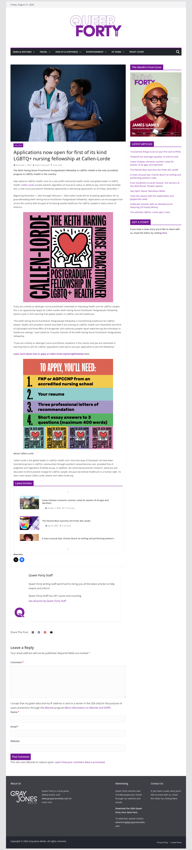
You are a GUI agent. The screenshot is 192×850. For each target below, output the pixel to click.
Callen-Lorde (27, 185)
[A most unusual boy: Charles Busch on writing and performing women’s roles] (29, 540)
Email (14, 726)
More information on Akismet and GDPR (87, 707)
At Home (116, 51)
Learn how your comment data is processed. (80, 762)
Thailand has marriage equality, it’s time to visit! (154, 156)
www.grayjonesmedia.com (55, 798)
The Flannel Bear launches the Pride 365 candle (66, 520)
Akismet (49, 707)
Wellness (18, 145)
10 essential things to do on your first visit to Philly (155, 151)
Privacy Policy (162, 842)
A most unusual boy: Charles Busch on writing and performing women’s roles (78, 540)
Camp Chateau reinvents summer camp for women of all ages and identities (75, 502)
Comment (17, 662)
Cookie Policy (176, 842)
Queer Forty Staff (42, 165)
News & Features (22, 51)
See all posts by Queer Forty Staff (47, 601)
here (164, 232)
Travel (43, 51)
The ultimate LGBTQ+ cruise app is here (150, 212)
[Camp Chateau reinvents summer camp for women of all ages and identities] (29, 502)
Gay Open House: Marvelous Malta (147, 191)
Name (14, 712)
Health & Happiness (67, 51)
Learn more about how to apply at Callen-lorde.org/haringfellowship (49, 353)
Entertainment (95, 51)
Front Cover (136, 51)
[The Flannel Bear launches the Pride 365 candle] (29, 523)
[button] (33, 52)
